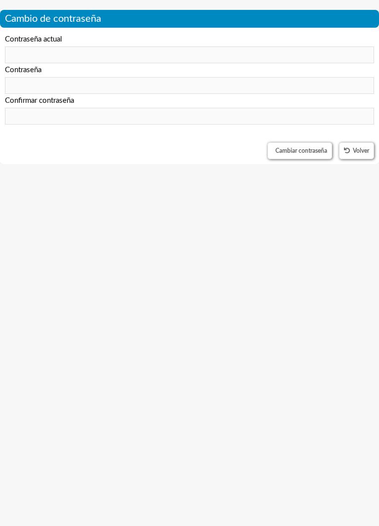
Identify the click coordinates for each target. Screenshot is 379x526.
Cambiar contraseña (301, 151)
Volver (361, 151)
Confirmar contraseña (39, 100)
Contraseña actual (33, 39)
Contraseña (23, 70)
